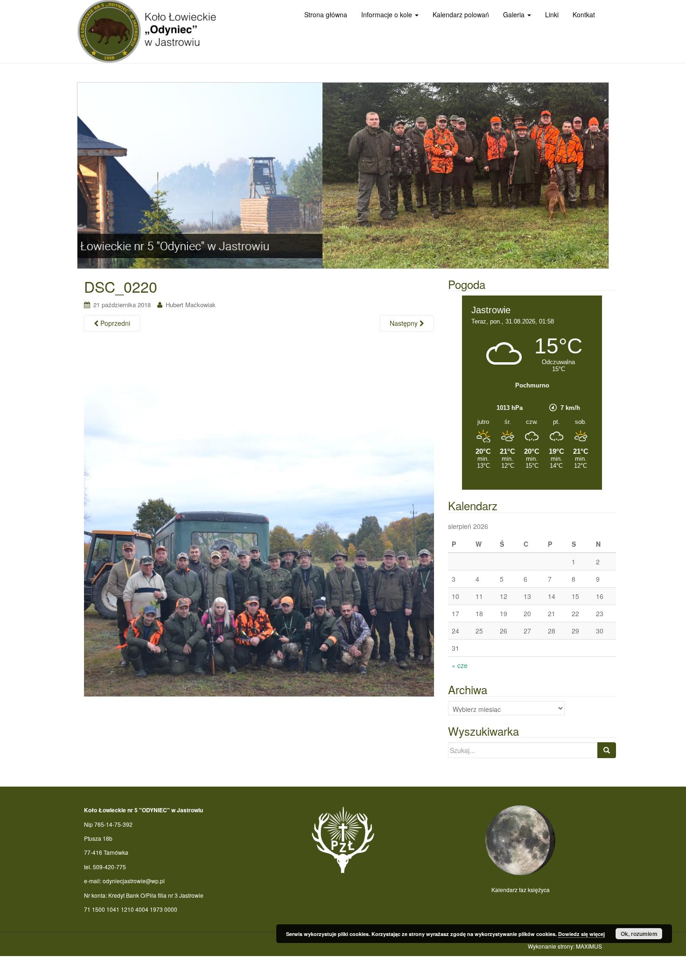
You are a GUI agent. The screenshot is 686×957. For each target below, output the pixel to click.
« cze (460, 665)
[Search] (606, 750)
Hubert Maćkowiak (191, 304)
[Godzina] (532, 483)
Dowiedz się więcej (581, 933)
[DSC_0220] (259, 520)
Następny (405, 323)
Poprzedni (114, 323)
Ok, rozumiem (639, 933)
